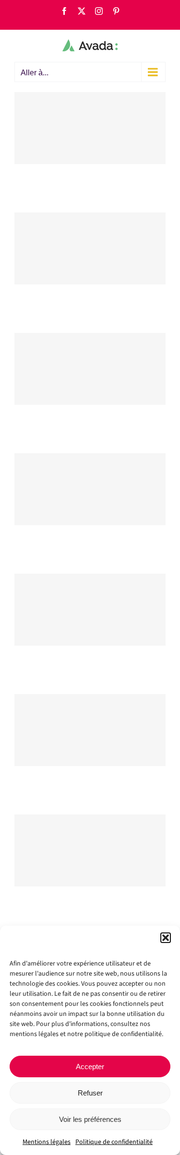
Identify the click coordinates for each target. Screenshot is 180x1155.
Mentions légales (47, 1142)
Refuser (90, 1093)
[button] (165, 938)
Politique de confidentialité (114, 1142)
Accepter (90, 1066)
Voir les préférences (90, 1119)
